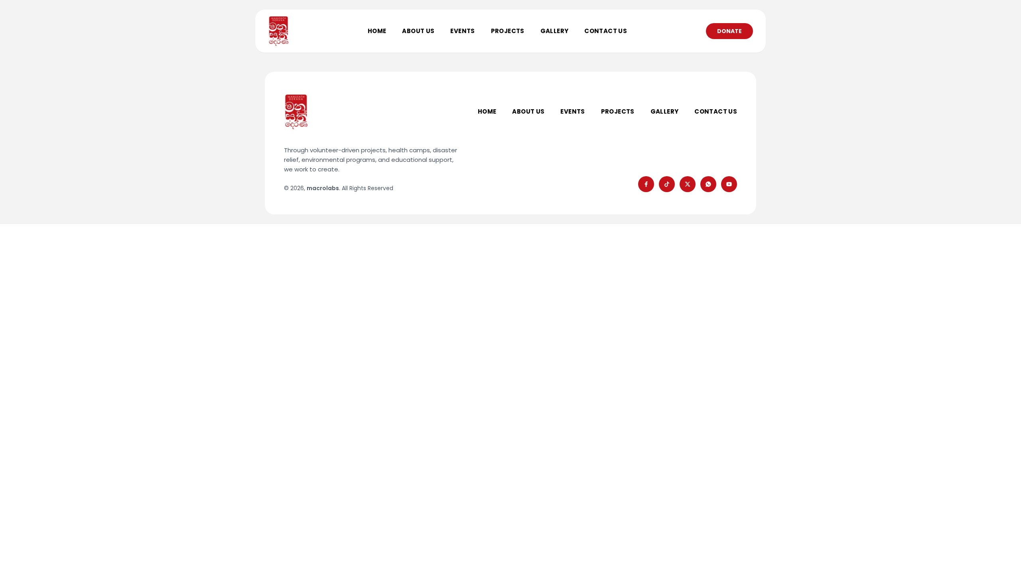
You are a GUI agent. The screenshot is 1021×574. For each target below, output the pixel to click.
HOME (377, 31)
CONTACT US (605, 31)
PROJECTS (507, 31)
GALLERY (554, 31)
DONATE (729, 31)
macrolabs (323, 188)
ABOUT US (418, 31)
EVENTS (462, 31)
